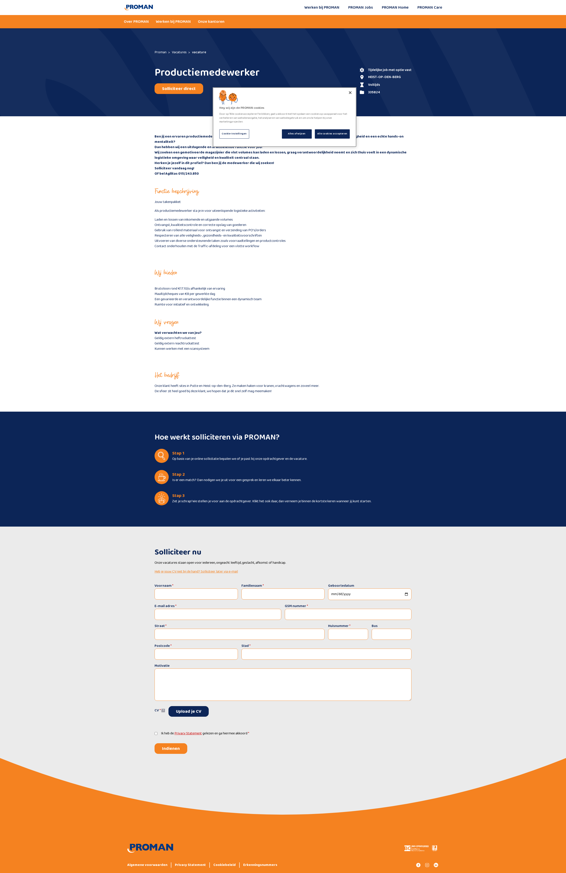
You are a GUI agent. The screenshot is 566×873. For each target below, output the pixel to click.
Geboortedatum (341, 585)
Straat (160, 626)
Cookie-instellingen (234, 134)
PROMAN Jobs (360, 7)
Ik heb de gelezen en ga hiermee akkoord (205, 733)
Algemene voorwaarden (147, 865)
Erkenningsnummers (260, 865)
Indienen (171, 748)
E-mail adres (165, 606)
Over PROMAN (136, 22)
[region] (284, 117)
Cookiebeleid (224, 865)
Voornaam (164, 585)
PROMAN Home (395, 7)
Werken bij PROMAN (321, 7)
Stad (245, 646)
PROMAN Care (429, 7)
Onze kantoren (211, 22)
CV (158, 710)
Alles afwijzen (297, 134)
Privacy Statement (188, 733)
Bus (375, 626)
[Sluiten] (350, 92)
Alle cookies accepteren (332, 134)
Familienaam (252, 585)
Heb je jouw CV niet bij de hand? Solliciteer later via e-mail (196, 571)
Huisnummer (339, 626)
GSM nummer (296, 606)
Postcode (163, 646)
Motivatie (162, 666)
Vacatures (179, 52)
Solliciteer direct (179, 88)
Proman (160, 52)
